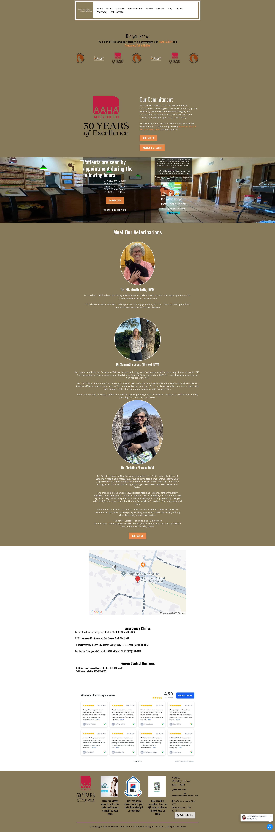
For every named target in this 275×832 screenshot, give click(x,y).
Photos (179, 8)
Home (99, 8)
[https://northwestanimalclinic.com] (85, 10)
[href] (137, 582)
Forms (109, 8)
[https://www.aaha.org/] (106, 116)
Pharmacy (101, 11)
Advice (149, 8)
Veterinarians (135, 8)
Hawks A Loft (166, 42)
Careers (120, 8)
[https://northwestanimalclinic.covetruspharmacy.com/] (86, 789)
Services (160, 8)
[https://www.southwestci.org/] (122, 58)
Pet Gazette (116, 11)
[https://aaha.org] (103, 58)
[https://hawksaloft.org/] (84, 58)
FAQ (170, 8)
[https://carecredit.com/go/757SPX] (157, 786)
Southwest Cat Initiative (137, 45)
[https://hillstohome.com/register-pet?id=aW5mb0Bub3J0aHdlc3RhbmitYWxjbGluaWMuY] (133, 786)
